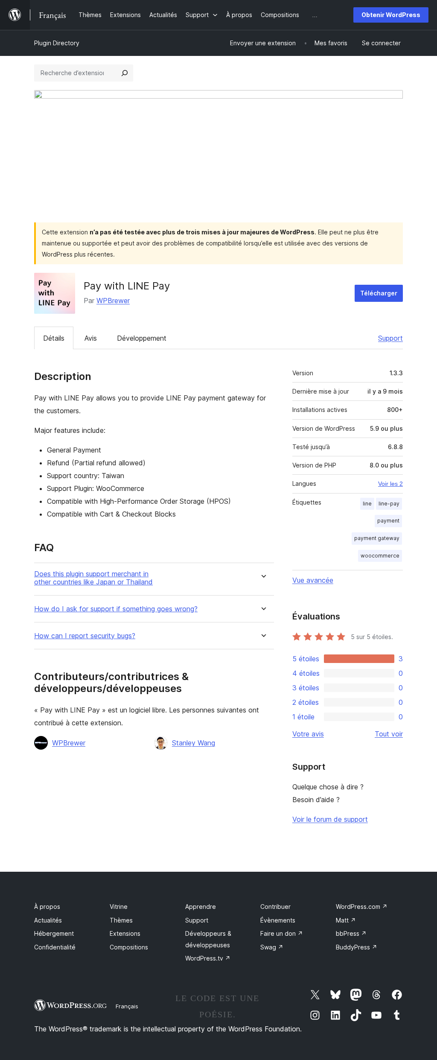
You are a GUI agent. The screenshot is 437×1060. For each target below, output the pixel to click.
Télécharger (378, 293)
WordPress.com (361, 906)
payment (388, 520)
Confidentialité (55, 947)
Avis (90, 338)
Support (390, 338)
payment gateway (376, 538)
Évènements (277, 920)
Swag (271, 947)
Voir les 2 (390, 483)
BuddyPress (356, 947)
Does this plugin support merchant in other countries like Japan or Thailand (93, 578)
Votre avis (308, 734)
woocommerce (380, 555)
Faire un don (281, 933)
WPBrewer (113, 300)
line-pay (389, 503)
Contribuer (275, 906)
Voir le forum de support (330, 819)
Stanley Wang (193, 743)
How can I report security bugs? (84, 636)
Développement (141, 338)
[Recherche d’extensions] (124, 73)
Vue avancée (312, 580)
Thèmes (121, 920)
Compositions (129, 947)
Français (127, 1006)
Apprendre (200, 906)
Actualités (48, 920)
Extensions (125, 933)
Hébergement (54, 933)
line (367, 503)
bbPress (351, 933)
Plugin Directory (56, 43)
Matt (346, 920)
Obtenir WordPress (390, 14)
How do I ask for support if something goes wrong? (116, 609)
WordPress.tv (207, 958)
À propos (47, 906)
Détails (53, 338)
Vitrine (119, 906)
